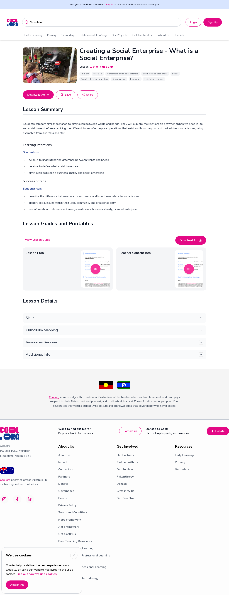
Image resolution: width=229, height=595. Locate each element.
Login (193, 22)
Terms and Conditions (73, 512)
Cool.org (54, 397)
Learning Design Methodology (78, 578)
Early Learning (33, 35)
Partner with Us (127, 462)
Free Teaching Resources (75, 541)
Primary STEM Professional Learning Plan (82, 569)
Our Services (125, 469)
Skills (30, 317)
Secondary (68, 35)
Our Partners (125, 455)
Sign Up (213, 22)
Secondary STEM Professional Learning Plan (84, 558)
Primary (52, 35)
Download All (36, 95)
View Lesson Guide (37, 240)
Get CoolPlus (67, 534)
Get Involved (140, 35)
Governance (66, 491)
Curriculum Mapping (42, 330)
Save (68, 95)
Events (179, 35)
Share (89, 95)
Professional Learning (93, 35)
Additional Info (38, 354)
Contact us (130, 431)
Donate (220, 431)
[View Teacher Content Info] (189, 269)
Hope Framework (69, 520)
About (162, 35)
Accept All (17, 585)
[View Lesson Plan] (96, 269)
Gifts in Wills (125, 491)
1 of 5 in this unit (101, 67)
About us (64, 455)
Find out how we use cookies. (37, 574)
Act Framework (68, 527)
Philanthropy (125, 477)
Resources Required (42, 342)
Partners (64, 477)
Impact (63, 462)
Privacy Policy (67, 505)
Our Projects (119, 35)
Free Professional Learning (76, 548)
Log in (109, 4)
